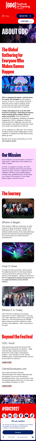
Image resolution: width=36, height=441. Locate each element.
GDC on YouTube (26, 415)
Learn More (7, 362)
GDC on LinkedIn (9, 415)
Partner (25, 21)
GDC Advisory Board (9, 141)
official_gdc (4, 415)
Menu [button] (7, 16)
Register (23, 16)
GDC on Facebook (21, 415)
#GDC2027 (10, 408)
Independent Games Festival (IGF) (19, 277)
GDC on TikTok (32, 415)
